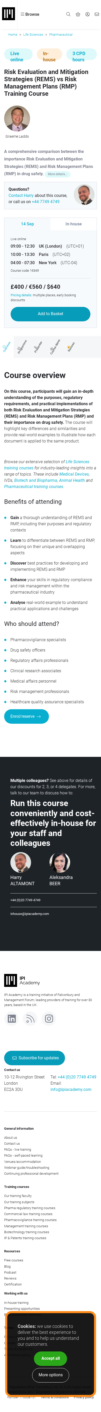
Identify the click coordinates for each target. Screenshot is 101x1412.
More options (51, 1374)
